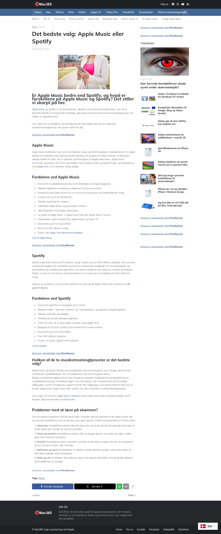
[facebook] (173, 4)
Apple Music (38, 109)
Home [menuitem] (37, 12)
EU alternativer (150, 18)
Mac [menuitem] (48, 12)
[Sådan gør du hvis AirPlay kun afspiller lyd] (148, 125)
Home (119, 529)
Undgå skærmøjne (171, 18)
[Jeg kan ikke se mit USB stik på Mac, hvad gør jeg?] (148, 206)
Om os (129, 529)
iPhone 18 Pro (76, 18)
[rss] (188, 4)
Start (34, 27)
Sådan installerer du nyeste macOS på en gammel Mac (173, 163)
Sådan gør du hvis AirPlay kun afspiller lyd (172, 122)
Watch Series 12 (129, 18)
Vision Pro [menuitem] (112, 12)
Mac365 (39, 529)
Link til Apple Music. (42, 237)
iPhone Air (59, 18)
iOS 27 (46, 18)
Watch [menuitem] (82, 12)
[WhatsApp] (119, 486)
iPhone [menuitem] (60, 12)
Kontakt (141, 529)
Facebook (154, 529)
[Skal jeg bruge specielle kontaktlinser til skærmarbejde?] (148, 179)
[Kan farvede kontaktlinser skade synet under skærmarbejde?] (164, 61)
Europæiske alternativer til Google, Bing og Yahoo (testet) (172, 110)
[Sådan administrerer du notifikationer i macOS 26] (148, 138)
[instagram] (178, 4)
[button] (185, 12)
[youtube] (182, 4)
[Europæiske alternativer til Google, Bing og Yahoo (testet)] (148, 111)
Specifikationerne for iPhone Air (173, 150)
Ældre (131, 495)
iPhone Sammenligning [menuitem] (171, 12)
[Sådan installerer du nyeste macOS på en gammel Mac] (148, 165)
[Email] (126, 486)
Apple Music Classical (68, 395)
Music (42, 27)
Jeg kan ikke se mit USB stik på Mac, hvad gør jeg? (173, 204)
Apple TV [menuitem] (96, 12)
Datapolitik (168, 529)
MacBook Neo (110, 18)
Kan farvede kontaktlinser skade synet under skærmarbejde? (163, 85)
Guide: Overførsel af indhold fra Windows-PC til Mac (173, 95)
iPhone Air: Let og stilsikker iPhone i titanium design (172, 190)
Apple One (42, 166)
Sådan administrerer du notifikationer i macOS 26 (171, 136)
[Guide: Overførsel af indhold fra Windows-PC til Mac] (148, 98)
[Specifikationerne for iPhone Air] (148, 152)
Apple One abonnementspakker (66, 232)
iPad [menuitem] (71, 12)
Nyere (37, 495)
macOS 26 (93, 18)
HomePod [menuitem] (128, 12)
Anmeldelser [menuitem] (146, 12)
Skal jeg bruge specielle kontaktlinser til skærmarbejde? (171, 178)
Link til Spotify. (39, 345)
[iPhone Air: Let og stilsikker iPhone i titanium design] (148, 193)
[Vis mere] (133, 486)
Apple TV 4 (93, 322)
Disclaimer (183, 529)
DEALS (35, 18)
